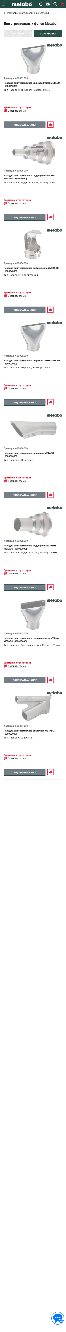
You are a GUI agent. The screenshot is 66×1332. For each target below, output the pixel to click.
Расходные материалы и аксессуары (28, 13)
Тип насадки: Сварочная (18, 737)
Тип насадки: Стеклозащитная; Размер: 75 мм (32, 645)
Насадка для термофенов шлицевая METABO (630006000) (29, 455)
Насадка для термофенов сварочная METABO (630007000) (29, 732)
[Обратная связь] (57, 1318)
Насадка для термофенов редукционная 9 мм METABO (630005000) (29, 177)
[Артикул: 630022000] (33, 522)
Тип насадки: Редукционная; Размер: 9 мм (30, 182)
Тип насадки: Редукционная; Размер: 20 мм (30, 552)
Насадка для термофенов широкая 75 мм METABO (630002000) (32, 362)
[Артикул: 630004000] (33, 244)
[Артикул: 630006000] (33, 429)
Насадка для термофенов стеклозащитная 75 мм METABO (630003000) (31, 640)
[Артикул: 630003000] (33, 614)
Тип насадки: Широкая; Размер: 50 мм (27, 90)
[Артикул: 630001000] (33, 59)
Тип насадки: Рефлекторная (21, 275)
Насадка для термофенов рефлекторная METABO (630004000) (31, 269)
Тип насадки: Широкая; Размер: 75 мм (27, 367)
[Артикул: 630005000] (33, 151)
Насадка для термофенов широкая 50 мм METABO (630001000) (32, 84)
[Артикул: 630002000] (33, 336)
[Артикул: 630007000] (33, 707)
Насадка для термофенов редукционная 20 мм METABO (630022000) (30, 547)
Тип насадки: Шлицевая (18, 460)
